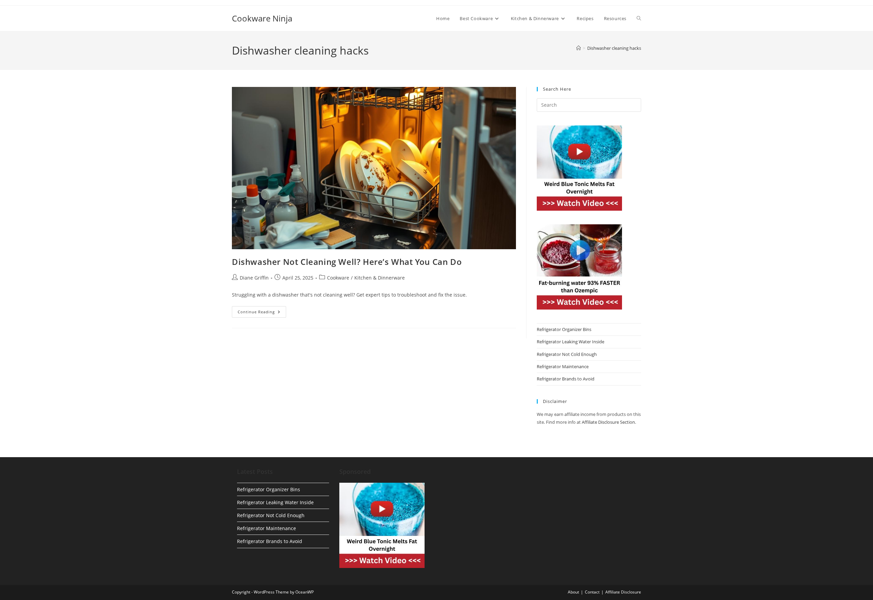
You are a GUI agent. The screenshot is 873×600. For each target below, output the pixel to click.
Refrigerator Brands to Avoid (565, 379)
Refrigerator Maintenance (563, 366)
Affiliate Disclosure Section (608, 422)
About (573, 592)
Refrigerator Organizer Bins (564, 329)
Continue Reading (262, 313)
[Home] (578, 48)
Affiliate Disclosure (623, 592)
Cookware (338, 277)
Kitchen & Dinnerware (379, 277)
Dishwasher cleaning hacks (614, 48)
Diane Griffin (254, 277)
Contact (592, 592)
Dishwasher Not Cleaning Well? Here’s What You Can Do (347, 261)
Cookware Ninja (262, 18)
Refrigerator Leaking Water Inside (570, 342)
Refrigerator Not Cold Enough (567, 354)
